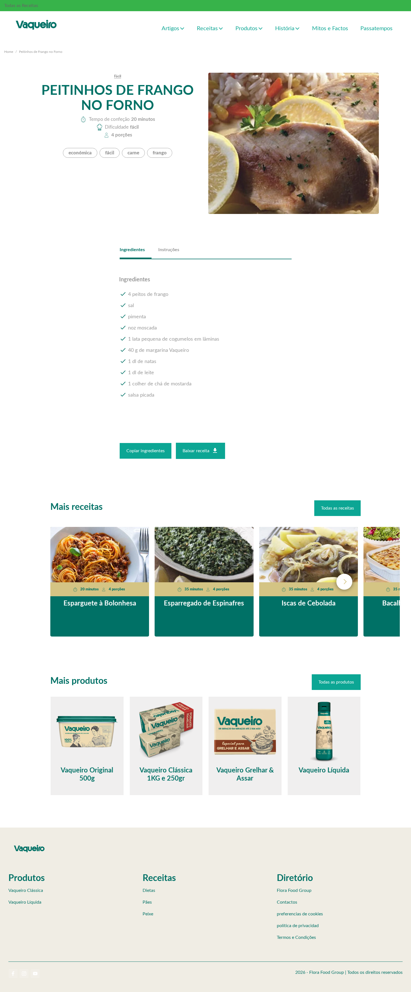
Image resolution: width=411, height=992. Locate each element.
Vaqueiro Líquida (24, 902)
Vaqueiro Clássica (25, 890)
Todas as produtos (336, 682)
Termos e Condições (296, 937)
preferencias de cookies (300, 914)
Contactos (287, 902)
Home (8, 51)
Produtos (246, 28)
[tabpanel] (206, 337)
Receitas (207, 28)
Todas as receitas (337, 508)
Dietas (149, 890)
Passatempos (376, 28)
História (284, 28)
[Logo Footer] (29, 846)
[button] (182, 28)
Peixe (148, 914)
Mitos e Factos (330, 28)
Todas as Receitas (21, 5)
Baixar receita (196, 451)
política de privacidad (298, 925)
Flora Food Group (294, 890)
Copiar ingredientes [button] (145, 451)
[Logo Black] (36, 19)
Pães (147, 902)
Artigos (170, 28)
